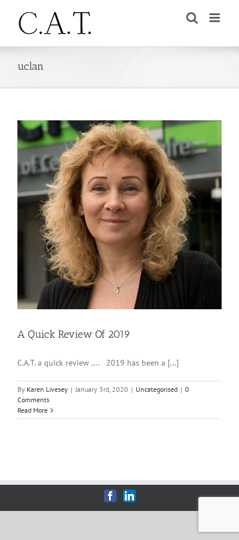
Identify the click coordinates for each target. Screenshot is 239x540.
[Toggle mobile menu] (215, 18)
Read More (32, 410)
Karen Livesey (47, 389)
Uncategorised (157, 389)
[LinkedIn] (129, 495)
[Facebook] (110, 495)
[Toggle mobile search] (192, 18)
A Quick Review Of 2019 (74, 334)
